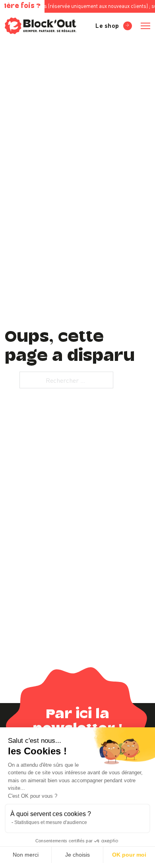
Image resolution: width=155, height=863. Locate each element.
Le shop (107, 25)
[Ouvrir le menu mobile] (145, 26)
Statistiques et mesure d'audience (50, 822)
